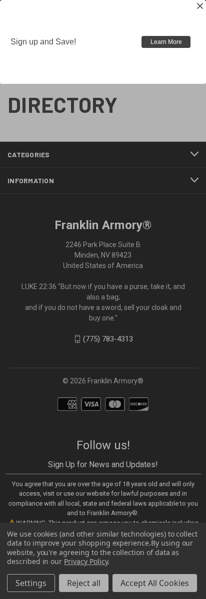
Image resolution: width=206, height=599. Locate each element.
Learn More (166, 41)
